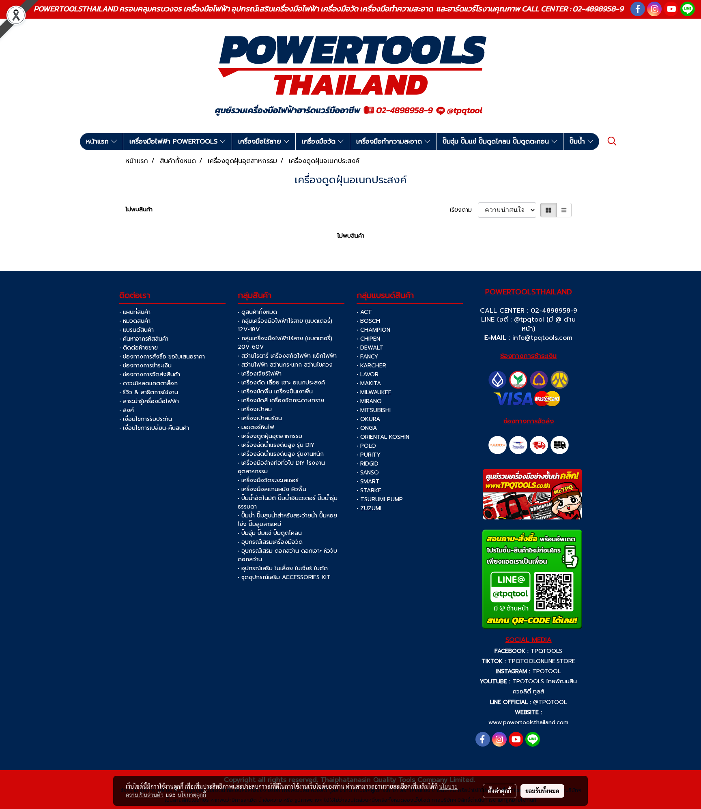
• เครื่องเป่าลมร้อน (260, 418)
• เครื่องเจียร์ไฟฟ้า (260, 373)
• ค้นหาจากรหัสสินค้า (143, 339)
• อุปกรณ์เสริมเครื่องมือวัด (270, 542)
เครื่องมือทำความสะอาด (390, 141)
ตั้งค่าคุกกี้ (499, 790)
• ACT (364, 312)
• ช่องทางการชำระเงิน (145, 365)
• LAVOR (367, 374)
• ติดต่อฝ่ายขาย (138, 347)
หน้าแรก (98, 141)
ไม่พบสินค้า (139, 209)
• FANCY (367, 356)
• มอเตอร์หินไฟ (256, 427)
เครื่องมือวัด (320, 141)
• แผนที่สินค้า (135, 312)
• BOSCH (368, 321)
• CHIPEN (368, 339)
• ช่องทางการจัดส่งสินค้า (149, 374)
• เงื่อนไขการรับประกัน (145, 419)
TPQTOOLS (546, 651)
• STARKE (369, 490)
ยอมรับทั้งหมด (542, 790)
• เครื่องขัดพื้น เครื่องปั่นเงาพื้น (275, 391)
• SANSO (368, 472)
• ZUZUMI (369, 508)
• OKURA (368, 419)
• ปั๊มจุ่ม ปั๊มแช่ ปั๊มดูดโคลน (270, 533)
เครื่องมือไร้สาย (261, 141)
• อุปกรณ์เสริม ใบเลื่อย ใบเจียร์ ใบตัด (283, 568)
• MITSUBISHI (374, 410)
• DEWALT (370, 347)
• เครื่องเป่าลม (255, 409)
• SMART (368, 481)
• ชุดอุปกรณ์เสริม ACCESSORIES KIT (284, 577)
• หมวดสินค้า (135, 321)
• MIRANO (369, 401)
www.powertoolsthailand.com (528, 722)
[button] (612, 141)
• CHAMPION (373, 330)
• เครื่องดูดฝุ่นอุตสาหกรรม (270, 436)
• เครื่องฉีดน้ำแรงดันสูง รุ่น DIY (276, 445)
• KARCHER (371, 365)
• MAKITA (369, 383)
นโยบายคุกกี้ (192, 794)
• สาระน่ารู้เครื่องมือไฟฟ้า (149, 401)
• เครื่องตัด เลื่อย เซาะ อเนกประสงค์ (281, 382)
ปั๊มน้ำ (578, 141)
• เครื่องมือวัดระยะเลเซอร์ (268, 480)
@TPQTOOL (550, 702)
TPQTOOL (546, 671)
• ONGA (367, 428)
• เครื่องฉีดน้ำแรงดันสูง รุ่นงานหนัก (281, 454)
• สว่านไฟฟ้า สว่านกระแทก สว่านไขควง (285, 365)
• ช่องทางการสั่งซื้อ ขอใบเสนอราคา (162, 356)
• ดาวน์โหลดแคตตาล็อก (148, 383)
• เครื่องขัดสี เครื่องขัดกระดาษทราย (281, 400)
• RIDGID (367, 463)
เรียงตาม (464, 210)
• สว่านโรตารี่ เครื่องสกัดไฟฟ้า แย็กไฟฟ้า (287, 356)
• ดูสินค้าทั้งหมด (257, 312)
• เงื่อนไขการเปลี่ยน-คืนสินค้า (154, 428)
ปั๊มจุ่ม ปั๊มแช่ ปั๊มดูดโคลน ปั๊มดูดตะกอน (497, 141)
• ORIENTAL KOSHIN (383, 437)
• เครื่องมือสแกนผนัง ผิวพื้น (272, 489)
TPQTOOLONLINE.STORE (541, 661)
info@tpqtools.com (542, 338)
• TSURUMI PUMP (380, 499)
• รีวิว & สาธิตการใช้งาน (148, 392)
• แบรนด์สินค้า (136, 330)
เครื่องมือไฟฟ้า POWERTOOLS (174, 141)
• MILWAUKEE (374, 392)
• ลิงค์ (126, 410)
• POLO (366, 446)
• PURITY (369, 455)
